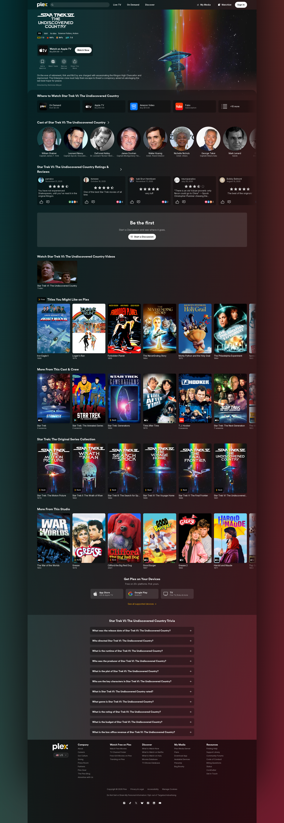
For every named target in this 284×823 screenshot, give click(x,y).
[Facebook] (148, 803)
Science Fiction (65, 33)
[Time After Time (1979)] (159, 401)
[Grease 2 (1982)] (195, 541)
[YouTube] (160, 803)
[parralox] (41, 180)
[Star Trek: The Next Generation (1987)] (230, 401)
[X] (136, 803)
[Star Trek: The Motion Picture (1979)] (53, 471)
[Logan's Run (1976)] (88, 332)
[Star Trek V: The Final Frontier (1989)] (195, 471)
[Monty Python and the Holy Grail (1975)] (195, 332)
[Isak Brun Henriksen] (131, 180)
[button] (74, 64)
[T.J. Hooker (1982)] (195, 401)
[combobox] (82, 4)
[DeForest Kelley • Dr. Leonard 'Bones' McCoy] (102, 142)
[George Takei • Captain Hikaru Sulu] (208, 142)
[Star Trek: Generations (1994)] (124, 401)
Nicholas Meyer (55, 85)
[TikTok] (130, 803)
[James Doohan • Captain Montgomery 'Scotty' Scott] (129, 142)
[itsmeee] (86, 180)
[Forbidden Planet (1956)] (124, 332)
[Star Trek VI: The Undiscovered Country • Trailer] (57, 275)
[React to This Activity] (41, 202)
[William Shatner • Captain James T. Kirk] (49, 142)
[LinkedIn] (154, 803)
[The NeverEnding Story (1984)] (159, 332)
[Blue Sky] (142, 803)
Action (75, 33)
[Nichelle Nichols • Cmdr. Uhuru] (182, 142)
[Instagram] (124, 803)
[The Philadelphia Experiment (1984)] (230, 332)
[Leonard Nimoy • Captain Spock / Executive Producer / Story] (76, 142)
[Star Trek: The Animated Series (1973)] (88, 401)
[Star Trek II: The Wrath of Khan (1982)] (88, 471)
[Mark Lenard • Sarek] (235, 142)
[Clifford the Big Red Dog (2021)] (124, 541)
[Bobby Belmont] (222, 180)
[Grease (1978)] (88, 541)
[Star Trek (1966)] (53, 401)
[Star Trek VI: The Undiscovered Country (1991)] (230, 471)
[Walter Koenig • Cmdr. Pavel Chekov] (155, 142)
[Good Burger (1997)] (159, 541)
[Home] (42, 5)
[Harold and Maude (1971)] (230, 541)
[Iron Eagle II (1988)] (53, 332)
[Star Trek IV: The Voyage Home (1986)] (159, 471)
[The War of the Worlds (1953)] (53, 541)
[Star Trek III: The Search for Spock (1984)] (124, 471)
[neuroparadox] (177, 180)
